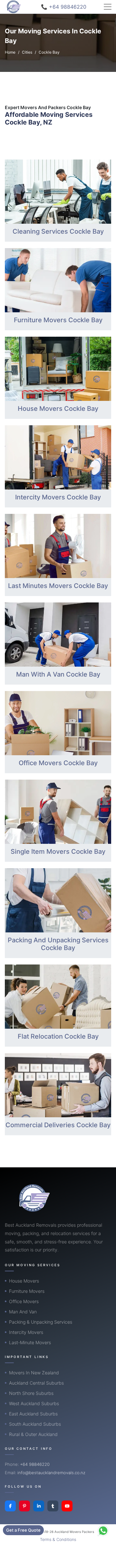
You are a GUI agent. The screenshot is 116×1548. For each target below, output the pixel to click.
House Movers (24, 1281)
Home (10, 52)
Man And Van (23, 1311)
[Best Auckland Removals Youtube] (67, 1505)
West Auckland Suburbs (34, 1403)
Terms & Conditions (58, 1539)
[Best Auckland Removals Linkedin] (38, 1505)
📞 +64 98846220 (63, 7)
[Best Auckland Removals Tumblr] (52, 1505)
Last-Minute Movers (30, 1342)
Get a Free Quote (23, 1530)
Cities (27, 52)
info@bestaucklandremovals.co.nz (51, 1472)
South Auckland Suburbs (35, 1424)
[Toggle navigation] (108, 6)
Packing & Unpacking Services (40, 1322)
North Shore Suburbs (31, 1393)
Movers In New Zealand (34, 1372)
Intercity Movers (26, 1332)
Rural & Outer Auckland (33, 1434)
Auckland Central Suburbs (36, 1383)
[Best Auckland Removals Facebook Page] (10, 1505)
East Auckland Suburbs (33, 1413)
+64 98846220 (35, 1464)
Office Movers (24, 1301)
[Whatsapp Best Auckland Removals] (103, 1530)
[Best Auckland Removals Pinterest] (24, 1505)
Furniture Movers (26, 1291)
